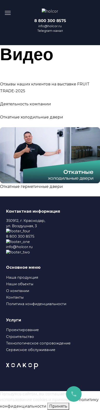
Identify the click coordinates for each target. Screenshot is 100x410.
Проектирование (22, 330)
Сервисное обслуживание (30, 350)
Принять (58, 406)
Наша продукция (22, 277)
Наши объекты (19, 284)
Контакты (15, 297)
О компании (17, 291)
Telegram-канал (50, 31)
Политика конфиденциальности (36, 304)
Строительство (20, 337)
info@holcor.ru (50, 26)
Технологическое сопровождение (38, 343)
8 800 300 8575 (50, 20)
